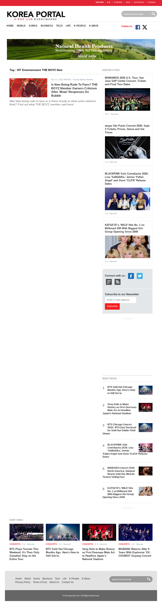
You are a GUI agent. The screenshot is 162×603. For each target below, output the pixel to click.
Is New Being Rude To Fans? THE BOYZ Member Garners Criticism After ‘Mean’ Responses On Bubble (74, 90)
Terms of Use (40, 582)
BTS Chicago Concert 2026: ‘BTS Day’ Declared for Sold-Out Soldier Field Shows (119, 429)
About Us (54, 582)
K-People (80, 25)
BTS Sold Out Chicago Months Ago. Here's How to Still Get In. (121, 390)
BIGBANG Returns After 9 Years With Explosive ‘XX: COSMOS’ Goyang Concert (135, 552)
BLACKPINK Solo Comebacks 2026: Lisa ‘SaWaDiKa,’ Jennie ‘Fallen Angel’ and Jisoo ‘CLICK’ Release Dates (126, 178)
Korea (33, 25)
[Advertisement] (132, 346)
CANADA (151, 2)
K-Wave (93, 25)
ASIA (128, 2)
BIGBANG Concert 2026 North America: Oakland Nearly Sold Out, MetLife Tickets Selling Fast (119, 472)
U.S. (109, 2)
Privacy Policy (22, 582)
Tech (59, 25)
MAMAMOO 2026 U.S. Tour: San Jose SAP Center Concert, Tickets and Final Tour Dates (125, 81)
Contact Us (68, 582)
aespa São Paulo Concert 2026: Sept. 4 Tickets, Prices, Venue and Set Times (127, 129)
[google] (109, 281)
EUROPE (118, 2)
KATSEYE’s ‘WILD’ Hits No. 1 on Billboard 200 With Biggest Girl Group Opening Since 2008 (124, 228)
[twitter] (140, 275)
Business (47, 25)
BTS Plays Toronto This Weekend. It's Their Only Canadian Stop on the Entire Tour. (24, 554)
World (21, 25)
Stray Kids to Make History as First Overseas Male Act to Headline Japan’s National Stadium (120, 409)
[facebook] (131, 275)
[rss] (118, 281)
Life (68, 25)
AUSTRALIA (139, 2)
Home (10, 25)
